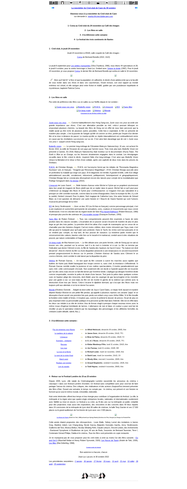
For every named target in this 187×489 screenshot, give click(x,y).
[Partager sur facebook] (89, 484)
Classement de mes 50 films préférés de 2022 (93, 113)
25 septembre (60, 464)
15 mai (123, 461)
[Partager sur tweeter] (93, 484)
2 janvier (78, 461)
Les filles (52, 443)
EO (50, 206)
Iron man (64, 348)
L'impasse (63, 337)
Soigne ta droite (113, 68)
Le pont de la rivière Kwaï (63, 355)
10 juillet (130, 461)
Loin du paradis (63, 367)
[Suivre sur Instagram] (98, 484)
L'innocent (53, 185)
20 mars (106, 461)
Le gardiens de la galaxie (64, 333)
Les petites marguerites (80, 66)
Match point (63, 359)
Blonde (52, 290)
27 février (98, 461)
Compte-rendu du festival (93, 447)
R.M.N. (52, 167)
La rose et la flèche (64, 352)
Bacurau (64, 344)
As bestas (74, 181)
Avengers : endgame (63, 341)
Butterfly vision (55, 146)
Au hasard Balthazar (109, 212)
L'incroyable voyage (90, 214)
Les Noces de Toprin (63, 417)
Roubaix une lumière (63, 363)
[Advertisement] (69, 476)
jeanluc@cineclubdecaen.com (100, 16)
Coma (79, 57)
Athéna (52, 261)
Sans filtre (53, 219)
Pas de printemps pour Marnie (64, 330)
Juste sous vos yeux (57, 123)
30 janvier (88, 461)
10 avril (115, 461)
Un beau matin (55, 243)
